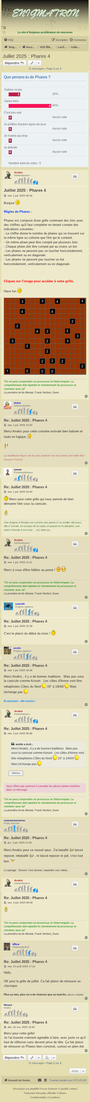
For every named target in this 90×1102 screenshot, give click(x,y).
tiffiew (15, 944)
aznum (18, 469)
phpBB (34, 1088)
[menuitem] (8, 40)
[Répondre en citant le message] (75, 176)
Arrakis (18, 172)
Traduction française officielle (40, 1093)
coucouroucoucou (14, 820)
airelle (17, 648)
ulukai (17, 403)
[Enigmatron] (45, 15)
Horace (8, 1005)
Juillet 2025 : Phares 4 (26, 56)
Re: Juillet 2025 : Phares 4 (25, 420)
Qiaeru (62, 1093)
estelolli (20, 604)
